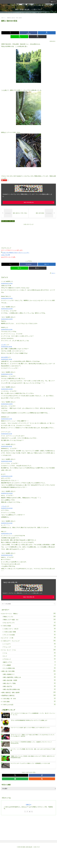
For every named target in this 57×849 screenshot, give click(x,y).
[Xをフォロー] (15, 775)
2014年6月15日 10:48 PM (6, 319)
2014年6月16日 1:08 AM (6, 346)
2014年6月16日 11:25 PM (6, 476)
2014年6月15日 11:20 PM (6, 329)
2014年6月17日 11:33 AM (6, 523)
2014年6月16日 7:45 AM (6, 359)
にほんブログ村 (5, 255)
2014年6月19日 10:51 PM (6, 555)
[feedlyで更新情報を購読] (15, 778)
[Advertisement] (28, 26)
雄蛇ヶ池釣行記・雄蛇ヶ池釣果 (8, 221)
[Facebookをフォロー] (42, 775)
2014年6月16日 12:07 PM (6, 374)
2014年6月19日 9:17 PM (6, 533)
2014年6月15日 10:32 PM (6, 283)
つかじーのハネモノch (29, 202)
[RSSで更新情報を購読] (42, 778)
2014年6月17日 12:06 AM (6, 493)
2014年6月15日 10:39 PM (6, 298)
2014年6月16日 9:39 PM (6, 461)
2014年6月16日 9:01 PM (6, 433)
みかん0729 (4, 357)
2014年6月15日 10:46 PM (6, 308)
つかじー (28, 804)
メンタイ (3, 344)
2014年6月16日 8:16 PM (6, 418)
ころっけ (3, 506)
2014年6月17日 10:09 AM (6, 508)
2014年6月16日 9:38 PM (6, 446)
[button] (38, 36)
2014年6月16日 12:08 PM (6, 389)
